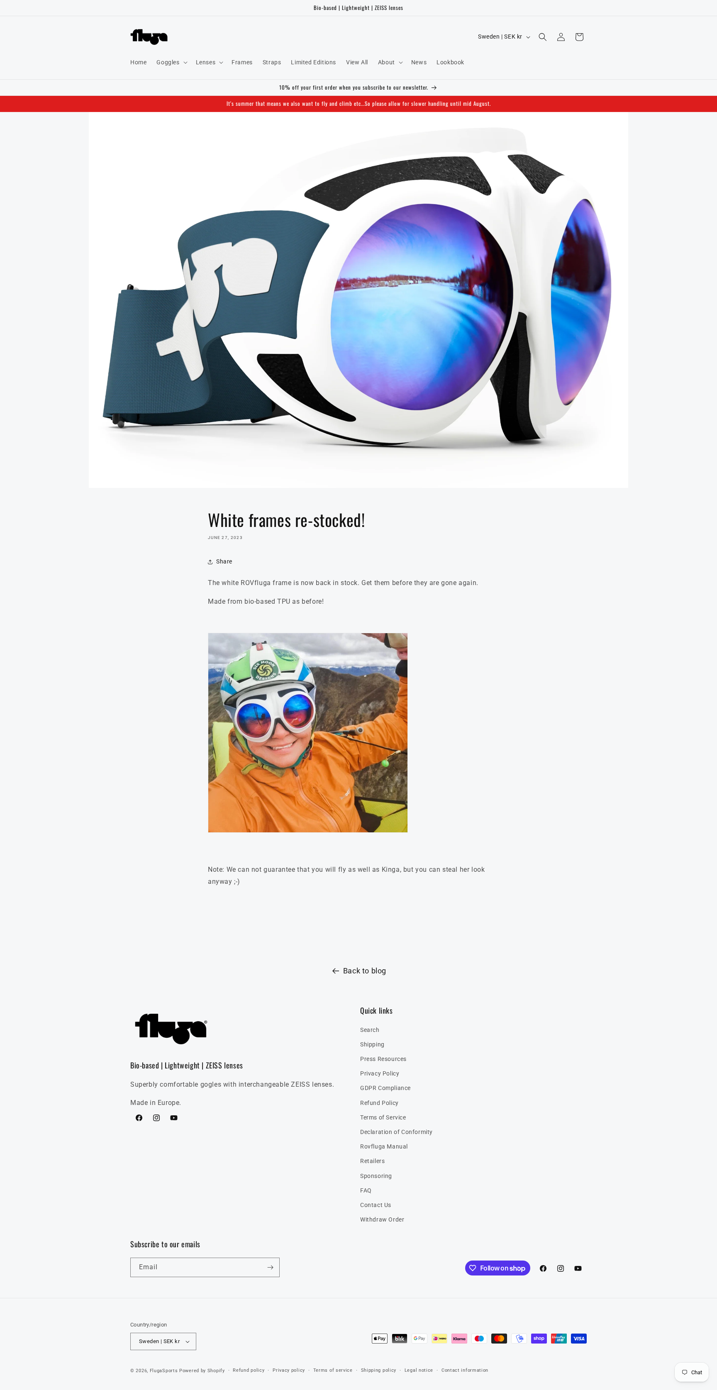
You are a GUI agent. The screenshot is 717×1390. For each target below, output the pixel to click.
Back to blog (364, 970)
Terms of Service (383, 1117)
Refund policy (248, 1370)
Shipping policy (379, 1370)
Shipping (372, 1044)
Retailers (372, 1161)
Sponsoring (376, 1176)
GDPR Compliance (385, 1088)
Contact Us (375, 1205)
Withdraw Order (382, 1219)
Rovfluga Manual (384, 1146)
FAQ (366, 1190)
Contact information (464, 1370)
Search (370, 1030)
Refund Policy (379, 1103)
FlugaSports (164, 1370)
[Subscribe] (270, 1267)
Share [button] (224, 561)
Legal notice (419, 1370)
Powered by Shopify (202, 1370)
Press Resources (383, 1059)
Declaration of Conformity (396, 1132)
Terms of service (333, 1370)
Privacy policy (289, 1370)
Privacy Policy (379, 1073)
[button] (170, 62)
